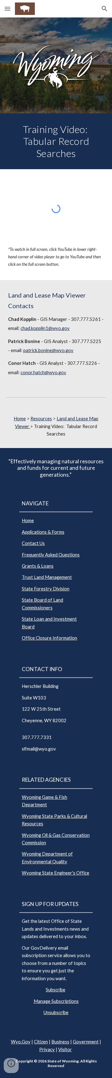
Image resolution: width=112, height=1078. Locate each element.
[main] (56, 141)
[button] (7, 8)
